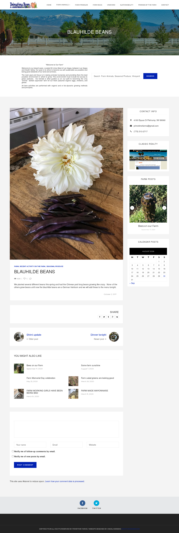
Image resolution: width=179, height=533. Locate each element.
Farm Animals (62, 5)
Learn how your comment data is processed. (65, 481)
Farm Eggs (97, 5)
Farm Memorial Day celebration (41, 377)
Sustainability (126, 5)
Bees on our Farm (35, 365)
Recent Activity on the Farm (32, 266)
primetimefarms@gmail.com (146, 125)
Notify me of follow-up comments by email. (34, 451)
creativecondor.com (130, 529)
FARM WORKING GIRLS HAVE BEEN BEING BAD (45, 391)
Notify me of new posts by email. (29, 456)
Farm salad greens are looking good (97, 377)
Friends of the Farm (147, 5)
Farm (16, 266)
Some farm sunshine (90, 365)
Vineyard (111, 5)
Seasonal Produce (54, 266)
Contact (165, 5)
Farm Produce (81, 5)
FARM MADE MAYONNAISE (94, 390)
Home (49, 5)
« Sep (132, 283)
